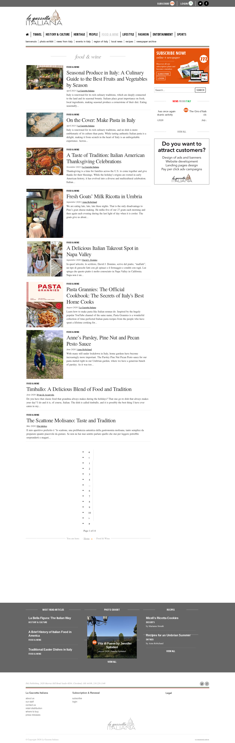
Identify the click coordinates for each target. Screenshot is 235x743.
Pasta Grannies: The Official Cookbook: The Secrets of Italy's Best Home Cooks (105, 295)
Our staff (30, 701)
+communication (202, 739)
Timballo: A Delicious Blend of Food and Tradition (78, 388)
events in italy (83, 41)
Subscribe (163, 3)
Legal (169, 692)
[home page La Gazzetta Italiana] (121, 723)
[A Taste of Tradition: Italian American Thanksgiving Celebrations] (44, 161)
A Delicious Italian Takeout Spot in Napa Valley (102, 251)
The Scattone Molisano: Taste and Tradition (70, 420)
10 (89, 512)
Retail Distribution (34, 708)
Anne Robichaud (89, 201)
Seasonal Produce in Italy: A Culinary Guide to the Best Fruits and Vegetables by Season (106, 78)
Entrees (150, 639)
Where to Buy (32, 711)
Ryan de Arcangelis (45, 394)
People (93, 34)
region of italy (101, 41)
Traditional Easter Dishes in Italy (50, 649)
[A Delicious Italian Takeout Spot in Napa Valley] (44, 258)
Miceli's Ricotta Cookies (162, 618)
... (89, 485)
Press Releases (33, 714)
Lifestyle (128, 34)
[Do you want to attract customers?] (181, 161)
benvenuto (31, 41)
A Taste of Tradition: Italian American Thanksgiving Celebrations (105, 158)
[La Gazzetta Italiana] (48, 17)
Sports (181, 34)
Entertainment (163, 34)
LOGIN (184, 3)
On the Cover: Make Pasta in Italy (100, 119)
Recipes (129, 41)
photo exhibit (46, 41)
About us (30, 698)
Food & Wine (110, 34)
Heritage (79, 34)
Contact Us (31, 704)
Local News (116, 41)
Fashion (143, 34)
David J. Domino (89, 259)
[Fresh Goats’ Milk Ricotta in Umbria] (44, 213)
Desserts (150, 622)
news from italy (65, 41)
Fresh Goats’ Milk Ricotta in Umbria (104, 196)
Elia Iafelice (42, 425)
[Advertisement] (88, 569)
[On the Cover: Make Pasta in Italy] (44, 124)
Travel (37, 34)
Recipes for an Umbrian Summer (168, 635)
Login (74, 701)
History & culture (58, 34)
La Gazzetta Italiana (85, 90)
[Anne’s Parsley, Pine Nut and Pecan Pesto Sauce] (44, 354)
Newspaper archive (146, 41)
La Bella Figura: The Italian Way (49, 618)
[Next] (90, 518)
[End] (89, 523)
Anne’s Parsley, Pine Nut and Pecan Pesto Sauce (102, 340)
